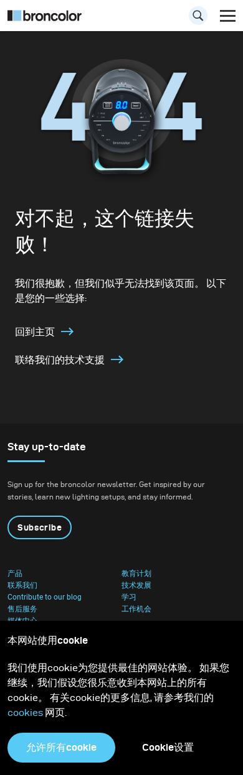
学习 (129, 597)
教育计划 (136, 573)
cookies (26, 712)
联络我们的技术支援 (60, 360)
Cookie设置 (168, 747)
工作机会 (136, 609)
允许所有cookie (61, 747)
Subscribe (39, 527)
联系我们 (22, 585)
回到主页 (35, 332)
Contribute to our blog (44, 597)
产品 (14, 573)
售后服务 (22, 609)
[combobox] (121, 18)
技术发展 (136, 585)
